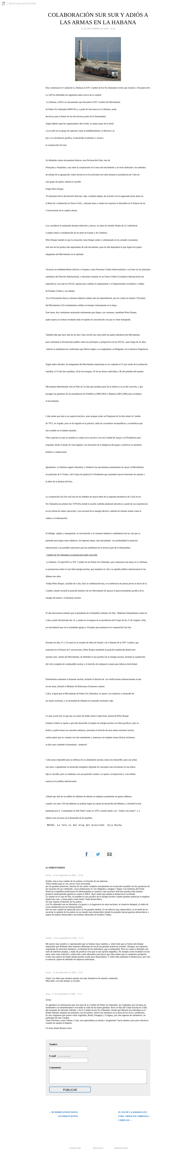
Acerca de (75, 1148)
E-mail (60, 1056)
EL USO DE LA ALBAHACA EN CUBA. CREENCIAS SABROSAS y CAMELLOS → (133, 1116)
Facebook (86, 854)
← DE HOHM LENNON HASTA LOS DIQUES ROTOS (63, 1114)
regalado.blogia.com (22, 3)
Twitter (98, 854)
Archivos (98, 1148)
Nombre (53, 1044)
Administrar (121, 1148)
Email (109, 854)
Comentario (55, 1067)
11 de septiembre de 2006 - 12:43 (98, 29)
